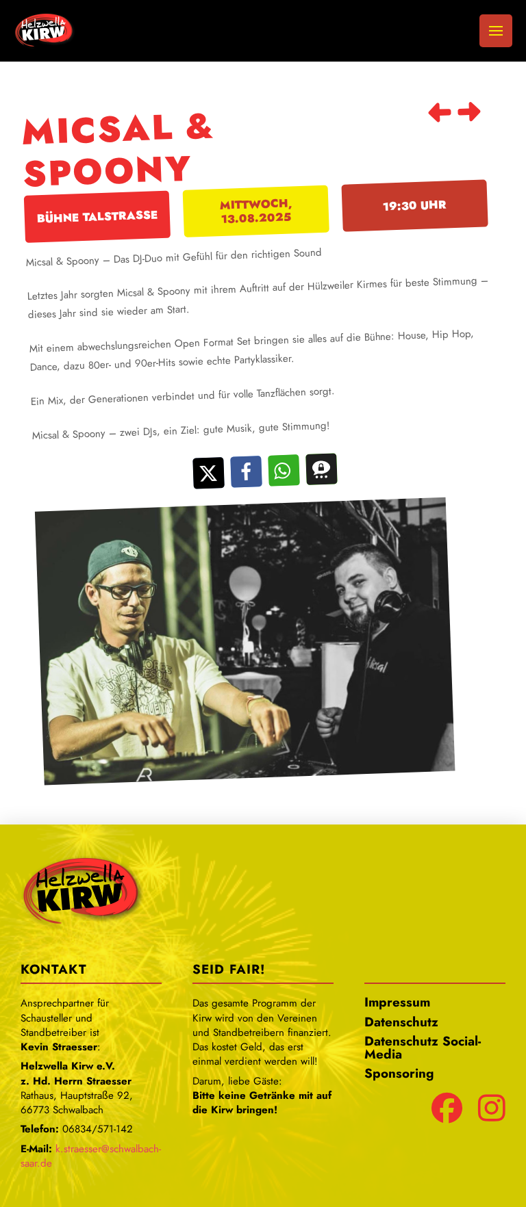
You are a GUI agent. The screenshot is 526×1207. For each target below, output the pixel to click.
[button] (495, 30)
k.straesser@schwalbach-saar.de (91, 1156)
